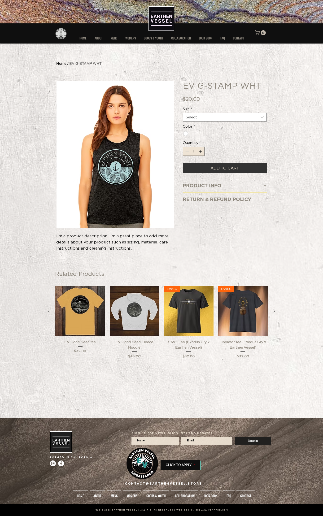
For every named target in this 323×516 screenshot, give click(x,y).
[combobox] (225, 117)
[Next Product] (274, 311)
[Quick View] (80, 311)
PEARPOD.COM (218, 510)
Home (61, 63)
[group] (161, 325)
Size (187, 109)
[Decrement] (186, 151)
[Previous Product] (48, 311)
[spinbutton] (194, 151)
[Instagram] (53, 463)
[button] (261, 32)
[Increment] (201, 151)
